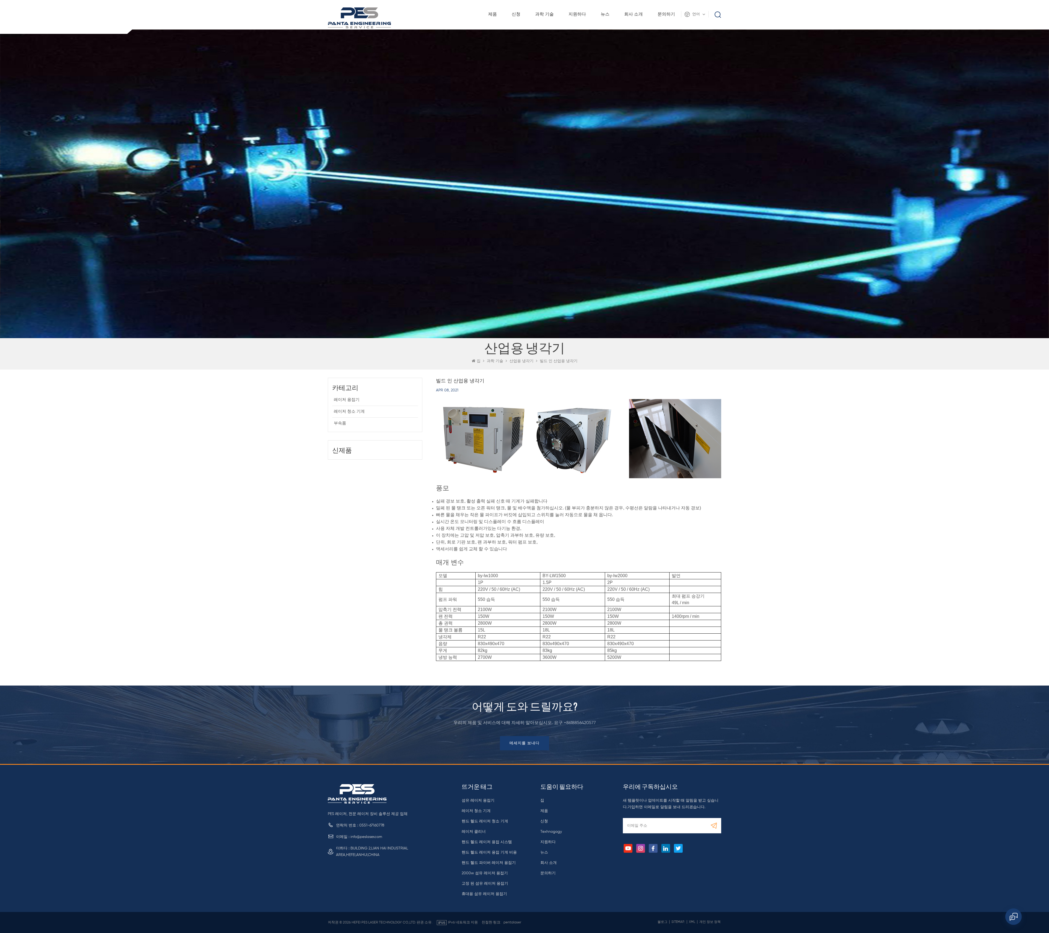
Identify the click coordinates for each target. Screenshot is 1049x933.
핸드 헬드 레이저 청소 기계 (485, 821)
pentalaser (512, 922)
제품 (492, 14)
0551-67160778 (371, 825)
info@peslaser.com (366, 837)
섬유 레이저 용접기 (478, 800)
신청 (516, 14)
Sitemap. (678, 922)
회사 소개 (633, 14)
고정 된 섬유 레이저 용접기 (485, 883)
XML (692, 922)
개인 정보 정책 (710, 922)
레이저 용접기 (347, 400)
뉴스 (605, 14)
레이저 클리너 (474, 832)
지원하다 (577, 14)
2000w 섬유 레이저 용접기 (485, 873)
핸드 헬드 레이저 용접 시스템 (487, 842)
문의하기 (666, 14)
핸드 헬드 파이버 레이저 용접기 (489, 863)
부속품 (340, 423)
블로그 (662, 922)
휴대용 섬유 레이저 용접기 (484, 894)
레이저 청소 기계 (349, 411)
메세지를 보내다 (524, 743)
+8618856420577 (580, 723)
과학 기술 (544, 14)
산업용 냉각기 (521, 361)
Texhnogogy (551, 832)
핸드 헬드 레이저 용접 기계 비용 (489, 852)
